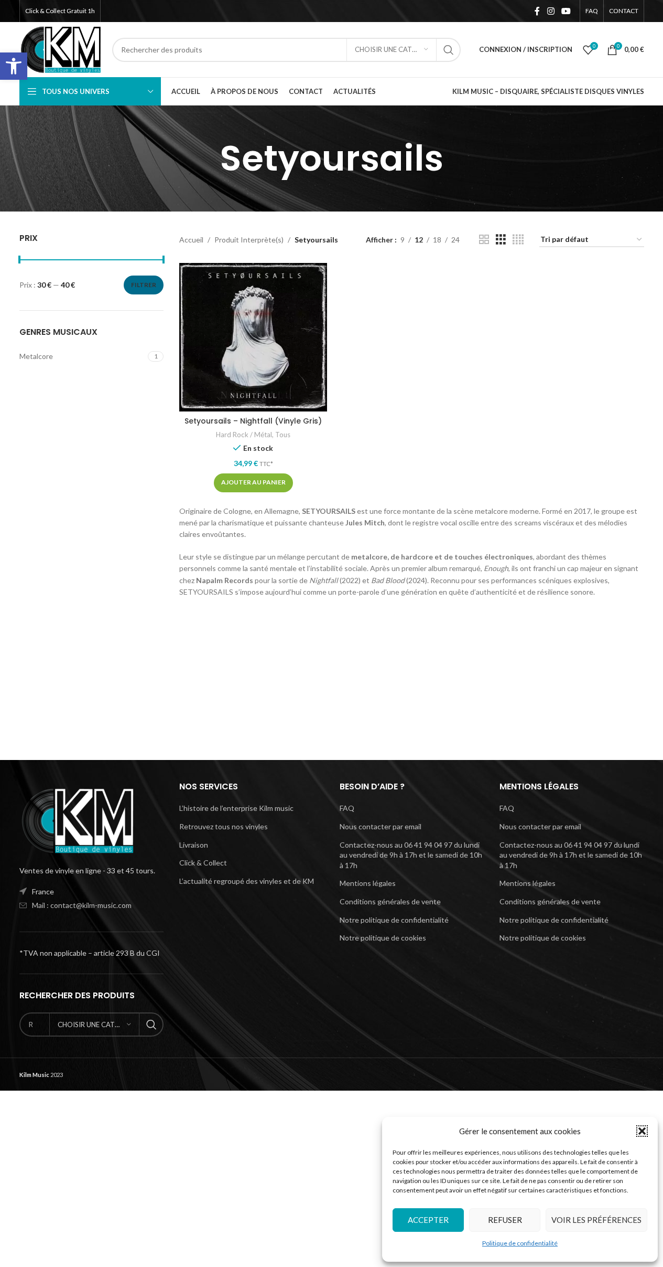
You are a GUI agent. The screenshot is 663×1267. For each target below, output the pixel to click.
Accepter (428, 1219)
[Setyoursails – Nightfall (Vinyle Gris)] (253, 337)
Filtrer (143, 285)
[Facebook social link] (537, 11)
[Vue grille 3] (501, 239)
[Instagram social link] (551, 11)
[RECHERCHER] (449, 50)
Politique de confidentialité (520, 1243)
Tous (282, 434)
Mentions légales (368, 883)
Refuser (505, 1219)
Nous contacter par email (380, 826)
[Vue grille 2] (484, 239)
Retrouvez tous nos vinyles (223, 826)
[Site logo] (60, 48)
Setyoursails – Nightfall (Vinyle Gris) (253, 421)
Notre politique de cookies (383, 937)
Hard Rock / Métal (244, 434)
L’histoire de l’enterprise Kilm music (236, 808)
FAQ (347, 808)
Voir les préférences (596, 1219)
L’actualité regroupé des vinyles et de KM (246, 881)
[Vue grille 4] (518, 239)
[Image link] (77, 819)
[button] (13, 66)
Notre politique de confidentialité (394, 919)
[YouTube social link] (566, 11)
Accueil (191, 239)
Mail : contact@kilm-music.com (82, 905)
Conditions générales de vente (390, 901)
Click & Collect (203, 862)
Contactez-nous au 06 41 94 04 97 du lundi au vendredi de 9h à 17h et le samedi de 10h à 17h (411, 855)
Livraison (193, 844)
